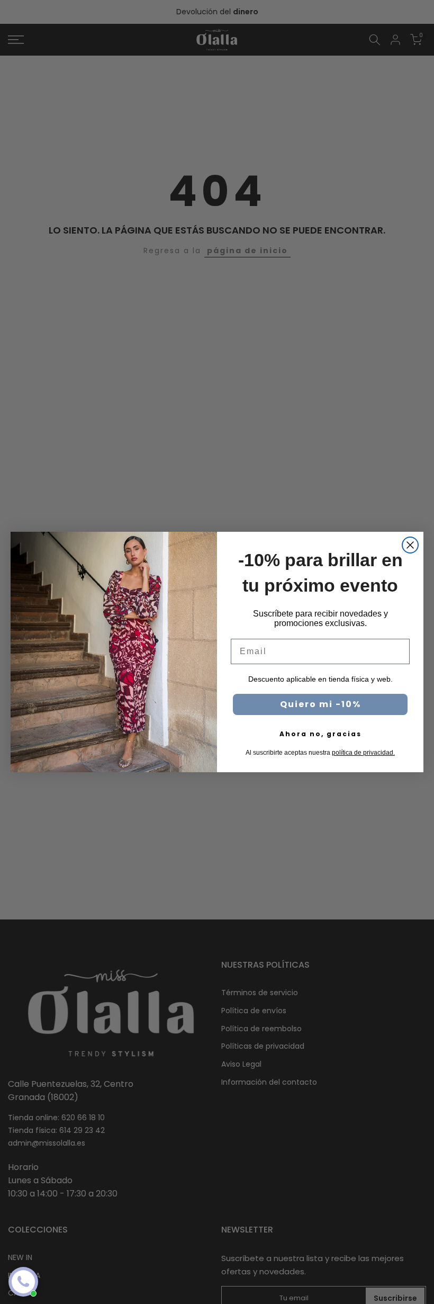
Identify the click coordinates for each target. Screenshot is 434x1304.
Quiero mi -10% (320, 704)
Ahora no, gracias (320, 733)
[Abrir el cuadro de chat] (23, 1282)
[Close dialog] (410, 545)
